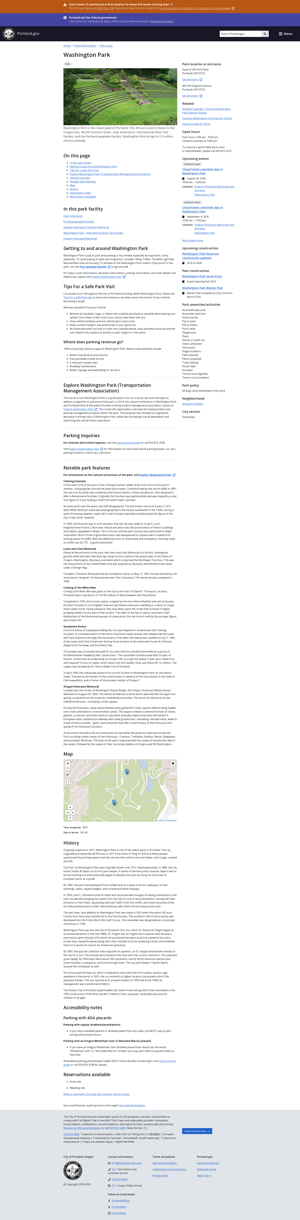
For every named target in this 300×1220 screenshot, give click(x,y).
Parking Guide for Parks (196, 124)
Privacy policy (160, 1175)
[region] (120, 790)
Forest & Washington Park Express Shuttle (207, 118)
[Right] (72, 812)
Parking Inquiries (80, 178)
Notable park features (83, 181)
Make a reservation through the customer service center (96, 1094)
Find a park (106, 45)
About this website (208, 1163)
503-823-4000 (118, 1128)
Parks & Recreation (85, 45)
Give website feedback (132, 1105)
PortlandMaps (170, 820)
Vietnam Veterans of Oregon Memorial (86, 227)
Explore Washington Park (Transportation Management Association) (110, 174)
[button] (286, 33)
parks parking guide (128, 442)
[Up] (70, 807)
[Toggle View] (173, 763)
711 (145, 1128)
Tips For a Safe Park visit (77, 297)
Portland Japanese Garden (78, 221)
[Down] (70, 817)
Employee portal (206, 1169)
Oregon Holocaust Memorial (80, 238)
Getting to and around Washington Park (93, 166)
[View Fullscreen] (67, 782)
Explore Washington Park (107, 276)
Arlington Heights (192, 404)
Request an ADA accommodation (82, 1128)
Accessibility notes (80, 193)
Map (72, 185)
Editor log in (204, 1175)
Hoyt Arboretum (73, 216)
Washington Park (205, 194)
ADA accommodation (164, 1163)
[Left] (67, 812)
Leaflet (160, 820)
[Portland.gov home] (20, 34)
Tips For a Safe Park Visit (84, 170)
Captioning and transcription (169, 1169)
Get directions (190, 79)
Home (66, 45)
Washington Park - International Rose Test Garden (93, 233)
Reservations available (83, 196)
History (74, 189)
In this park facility (80, 163)
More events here (192, 240)
